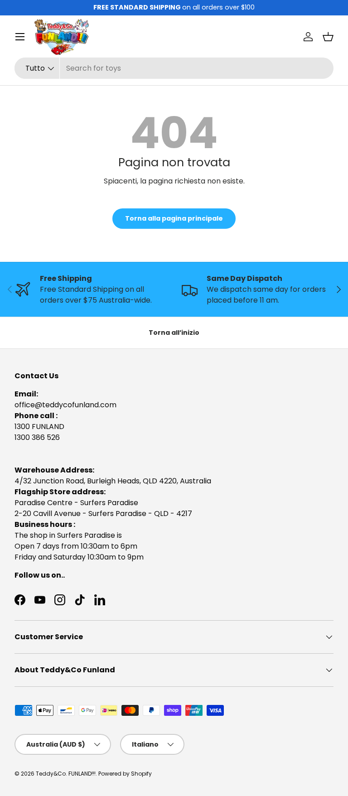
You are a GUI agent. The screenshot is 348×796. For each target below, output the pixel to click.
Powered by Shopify (125, 773)
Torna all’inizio (174, 332)
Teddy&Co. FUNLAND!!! (66, 773)
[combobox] (174, 68)
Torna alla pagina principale (174, 218)
